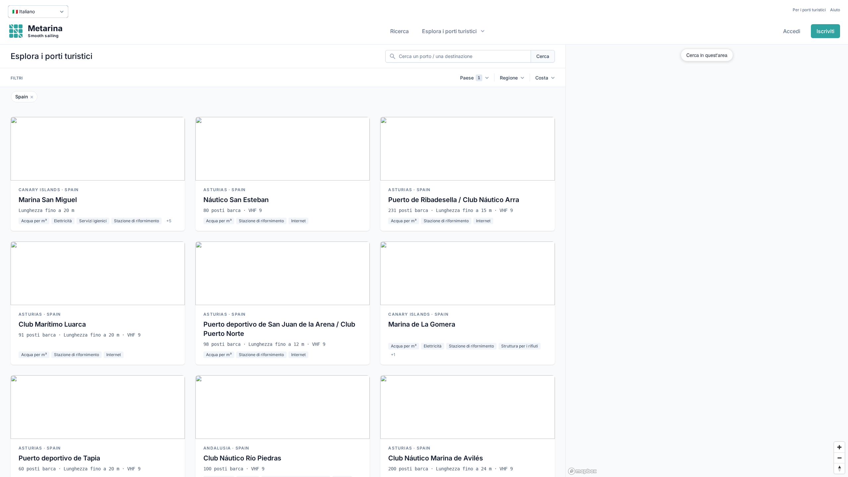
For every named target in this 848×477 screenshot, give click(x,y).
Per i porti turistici (809, 9)
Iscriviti (825, 31)
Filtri (17, 78)
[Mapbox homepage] (582, 471)
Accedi (791, 31)
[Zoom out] (839, 457)
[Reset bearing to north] (839, 468)
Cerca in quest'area (706, 55)
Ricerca (399, 31)
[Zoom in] (839, 447)
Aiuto (835, 9)
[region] (707, 261)
